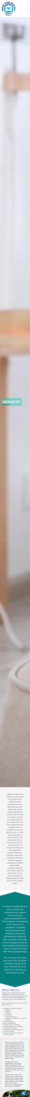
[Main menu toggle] (27, 8)
